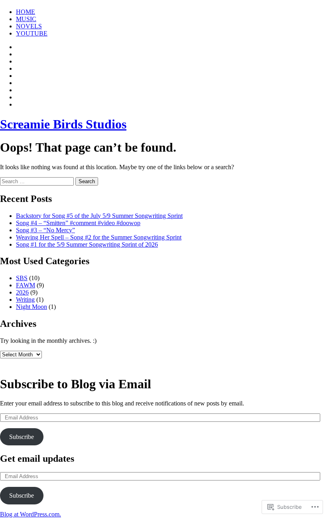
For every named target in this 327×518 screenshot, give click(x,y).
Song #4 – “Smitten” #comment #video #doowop (78, 222)
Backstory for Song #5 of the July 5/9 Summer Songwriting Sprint (99, 215)
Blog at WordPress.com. (30, 514)
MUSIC (26, 19)
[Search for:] (37, 181)
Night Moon (31, 306)
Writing (25, 299)
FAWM (25, 285)
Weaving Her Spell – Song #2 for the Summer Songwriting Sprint (98, 237)
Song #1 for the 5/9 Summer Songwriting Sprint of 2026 (87, 244)
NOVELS (29, 26)
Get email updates (37, 458)
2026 (22, 292)
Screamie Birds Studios (63, 124)
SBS (22, 278)
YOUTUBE (31, 33)
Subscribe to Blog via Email (75, 384)
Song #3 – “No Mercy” (45, 230)
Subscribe (21, 436)
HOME (25, 11)
